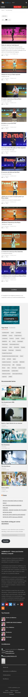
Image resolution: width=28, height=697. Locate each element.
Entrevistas (4, 347)
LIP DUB (9, 359)
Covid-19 (11, 338)
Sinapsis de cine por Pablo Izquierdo (10, 74)
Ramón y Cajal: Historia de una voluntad (11, 423)
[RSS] (2, 608)
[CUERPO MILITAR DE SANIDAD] (3, 624)
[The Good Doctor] (14, 457)
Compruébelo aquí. (10, 653)
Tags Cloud (4, 327)
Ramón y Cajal (22, 367)
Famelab (23, 347)
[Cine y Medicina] (3, 629)
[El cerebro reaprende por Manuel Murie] (14, 90)
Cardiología (18, 332)
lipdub (14, 359)
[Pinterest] (21, 604)
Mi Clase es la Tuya (6, 364)
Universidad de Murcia (17, 373)
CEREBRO (4, 335)
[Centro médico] (14, 479)
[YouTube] (6, 604)
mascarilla (15, 362)
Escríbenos (6, 678)
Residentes (9, 632)
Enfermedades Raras (14, 344)
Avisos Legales (14, 690)
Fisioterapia (11, 350)
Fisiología (4, 350)
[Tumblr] (14, 604)
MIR (13, 364)
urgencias (4, 376)
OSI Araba (14, 367)
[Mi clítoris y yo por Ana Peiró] (14, 115)
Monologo (19, 364)
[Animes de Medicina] (3, 619)
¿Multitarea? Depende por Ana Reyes (10, 222)
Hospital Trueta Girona (7, 353)
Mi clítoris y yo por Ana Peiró (8, 123)
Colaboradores (7, 675)
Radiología (8, 637)
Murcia (3, 367)
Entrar (25, 7)
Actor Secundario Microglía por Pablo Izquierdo (13, 147)
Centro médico (5, 487)
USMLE (10, 376)
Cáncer (22, 338)
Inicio (6, 690)
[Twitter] (10, 604)
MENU (3, 7)
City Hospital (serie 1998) (7, 402)
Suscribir (5, 541)
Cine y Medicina (10, 627)
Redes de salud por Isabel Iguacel (10, 45)
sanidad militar (15, 370)
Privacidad (18, 692)
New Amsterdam (5, 444)
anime (12, 332)
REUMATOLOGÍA (5, 370)
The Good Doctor (5, 466)
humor (21, 356)
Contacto (11, 694)
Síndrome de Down (6, 373)
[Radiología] (3, 639)
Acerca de (5, 667)
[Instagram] (17, 604)
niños (8, 367)
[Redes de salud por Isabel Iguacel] (14, 34)
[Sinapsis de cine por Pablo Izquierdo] (14, 66)
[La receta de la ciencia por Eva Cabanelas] (14, 240)
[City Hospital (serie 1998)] (14, 393)
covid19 (17, 338)
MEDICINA (22, 362)
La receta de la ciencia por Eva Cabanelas (12, 251)
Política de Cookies (8, 692)
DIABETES (4, 341)
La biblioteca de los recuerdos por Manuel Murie (13, 276)
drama (14, 341)
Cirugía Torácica (17, 335)
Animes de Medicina (11, 617)
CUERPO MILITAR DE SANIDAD (14, 622)
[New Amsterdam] (14, 436)
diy (9, 341)
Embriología (20, 341)
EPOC (10, 347)
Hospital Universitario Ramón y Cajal (10, 356)
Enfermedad (4, 344)
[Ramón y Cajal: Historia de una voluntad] (14, 414)
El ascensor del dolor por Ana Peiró (10, 172)
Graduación (18, 350)
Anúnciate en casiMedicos (10, 671)
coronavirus (4, 338)
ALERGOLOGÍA (5, 332)
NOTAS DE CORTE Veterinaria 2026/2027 (13, 517)
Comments (12, 327)
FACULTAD (16, 347)
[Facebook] (2, 604)
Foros (5, 495)
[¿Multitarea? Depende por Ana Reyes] (14, 214)
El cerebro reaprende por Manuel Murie (11, 99)
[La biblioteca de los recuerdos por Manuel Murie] (14, 267)
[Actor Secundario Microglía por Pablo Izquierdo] (14, 139)
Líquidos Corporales (6, 362)
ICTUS (3, 359)
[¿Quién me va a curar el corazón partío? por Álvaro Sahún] (14, 188)
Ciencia (10, 335)
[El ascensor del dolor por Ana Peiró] (14, 163)
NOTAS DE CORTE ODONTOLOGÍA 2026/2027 (14, 514)
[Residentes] (3, 634)
